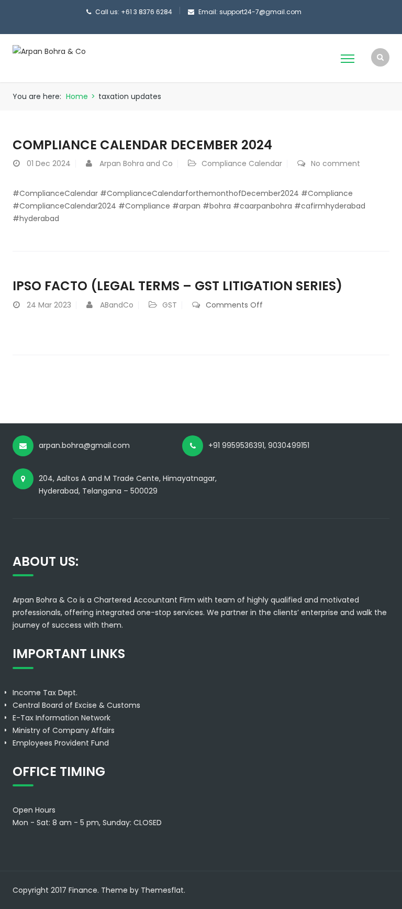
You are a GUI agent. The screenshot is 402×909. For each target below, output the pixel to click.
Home (77, 96)
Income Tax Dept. (45, 692)
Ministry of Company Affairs (64, 730)
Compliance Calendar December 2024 (142, 145)
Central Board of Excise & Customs (76, 705)
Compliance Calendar (242, 163)
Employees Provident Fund (61, 743)
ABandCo (116, 305)
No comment (335, 163)
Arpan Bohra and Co (136, 163)
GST (169, 305)
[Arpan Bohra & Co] (49, 51)
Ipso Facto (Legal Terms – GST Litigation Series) (177, 285)
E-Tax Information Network (61, 718)
